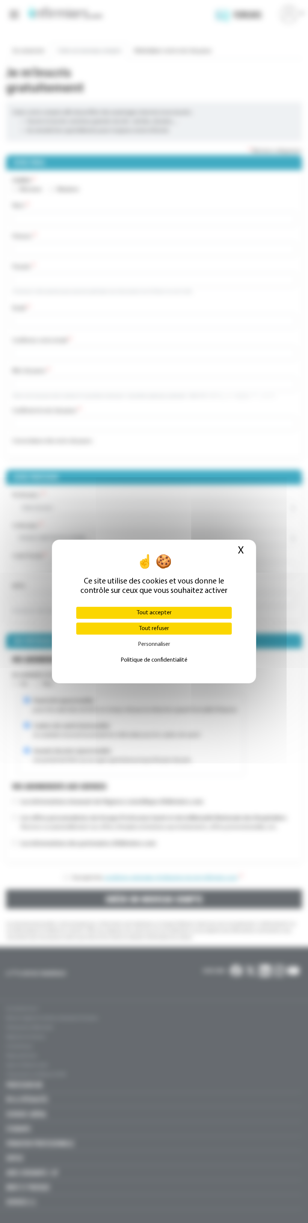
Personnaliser (154, 644)
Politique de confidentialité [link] (154, 660)
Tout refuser (154, 629)
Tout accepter (154, 613)
